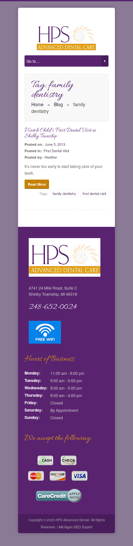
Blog (58, 104)
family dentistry (64, 193)
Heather (51, 157)
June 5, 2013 (55, 144)
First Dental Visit (56, 150)
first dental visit (94, 193)
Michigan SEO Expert (75, 526)
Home (37, 104)
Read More (37, 184)
